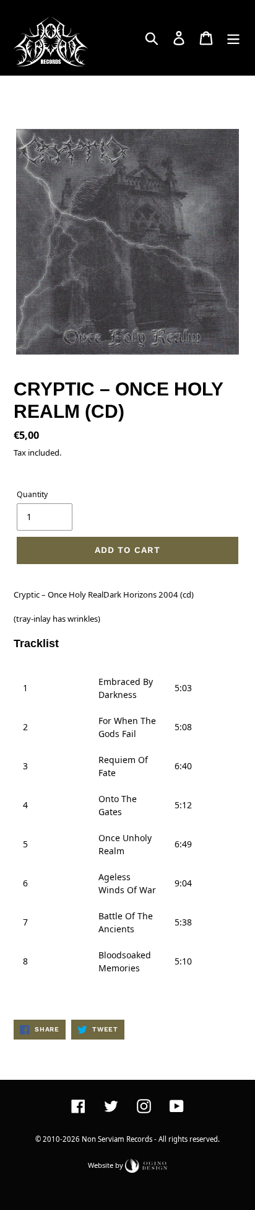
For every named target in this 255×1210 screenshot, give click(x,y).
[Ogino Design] (146, 1164)
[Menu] (233, 37)
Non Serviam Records (117, 1139)
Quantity (32, 494)
